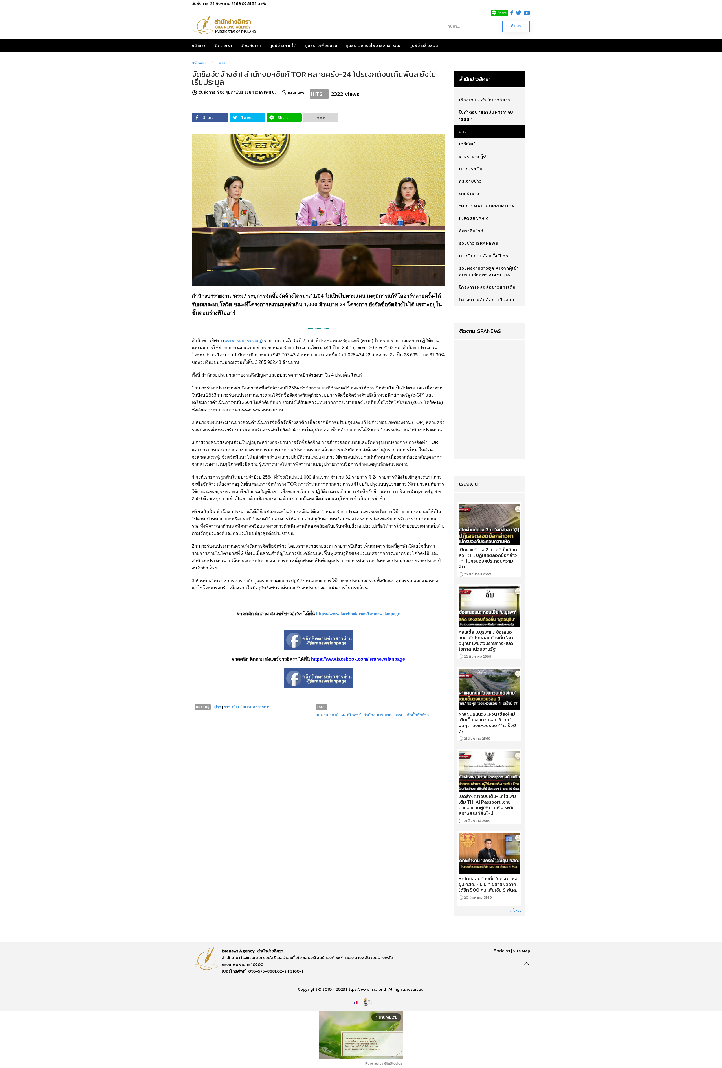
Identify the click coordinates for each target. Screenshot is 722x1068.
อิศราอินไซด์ (471, 230)
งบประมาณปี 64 (330, 715)
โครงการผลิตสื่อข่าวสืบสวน (486, 299)
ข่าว (222, 62)
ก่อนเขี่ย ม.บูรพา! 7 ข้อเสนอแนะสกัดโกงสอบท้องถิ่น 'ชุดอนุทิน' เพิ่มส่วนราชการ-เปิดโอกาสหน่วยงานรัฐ (486, 640)
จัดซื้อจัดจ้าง (418, 715)
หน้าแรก (199, 46)
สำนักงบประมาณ (378, 715)
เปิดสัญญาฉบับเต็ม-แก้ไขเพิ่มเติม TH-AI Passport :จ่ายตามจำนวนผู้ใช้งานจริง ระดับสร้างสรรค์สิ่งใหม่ (487, 804)
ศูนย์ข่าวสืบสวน (423, 46)
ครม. (400, 715)
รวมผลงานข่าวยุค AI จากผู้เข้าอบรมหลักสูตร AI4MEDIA (489, 271)
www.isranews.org (242, 340)
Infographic (474, 218)
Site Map (521, 950)
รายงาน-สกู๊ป (472, 156)
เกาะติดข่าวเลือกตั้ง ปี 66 (483, 255)
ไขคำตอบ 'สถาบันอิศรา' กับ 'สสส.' (486, 115)
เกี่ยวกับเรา (251, 46)
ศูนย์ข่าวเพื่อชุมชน (321, 46)
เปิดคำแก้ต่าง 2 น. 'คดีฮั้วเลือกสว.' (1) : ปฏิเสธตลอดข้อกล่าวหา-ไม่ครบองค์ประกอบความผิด (488, 558)
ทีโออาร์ (354, 715)
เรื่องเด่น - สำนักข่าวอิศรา (484, 100)
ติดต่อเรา (223, 46)
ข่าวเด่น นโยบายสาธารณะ (247, 707)
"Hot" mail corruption (487, 206)
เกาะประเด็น (471, 168)
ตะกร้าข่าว (469, 193)
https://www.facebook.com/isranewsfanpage (358, 613)
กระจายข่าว (470, 181)
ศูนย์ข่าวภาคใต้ (282, 46)
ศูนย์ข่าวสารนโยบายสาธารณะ (373, 46)
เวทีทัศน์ (467, 144)
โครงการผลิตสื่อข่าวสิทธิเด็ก (487, 287)
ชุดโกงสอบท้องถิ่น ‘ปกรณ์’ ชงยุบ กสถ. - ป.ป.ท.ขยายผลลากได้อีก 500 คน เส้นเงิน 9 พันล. (488, 884)
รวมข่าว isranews (478, 243)
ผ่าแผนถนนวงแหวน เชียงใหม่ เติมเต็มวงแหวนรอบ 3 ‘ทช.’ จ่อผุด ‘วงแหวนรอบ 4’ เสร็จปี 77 (487, 722)
